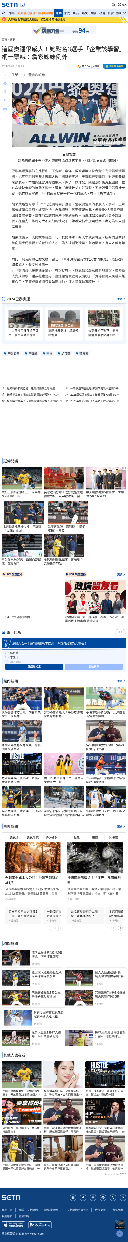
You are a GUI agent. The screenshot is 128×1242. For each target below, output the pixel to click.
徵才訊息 (24, 1216)
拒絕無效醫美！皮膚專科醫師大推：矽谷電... (33, 401)
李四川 (14, 657)
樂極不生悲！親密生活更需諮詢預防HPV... (32, 394)
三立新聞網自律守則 (76, 1210)
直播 (93, 13)
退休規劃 (51, 837)
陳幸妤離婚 (45, 13)
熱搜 (85, 13)
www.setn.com (34, 1233)
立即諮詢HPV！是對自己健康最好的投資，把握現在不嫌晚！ (104, 1129)
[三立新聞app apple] (13, 1224)
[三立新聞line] (103, 1197)
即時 (12, 13)
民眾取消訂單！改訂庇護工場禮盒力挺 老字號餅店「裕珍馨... (63, 494)
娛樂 (119, 13)
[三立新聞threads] (123, 1197)
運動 (59, 13)
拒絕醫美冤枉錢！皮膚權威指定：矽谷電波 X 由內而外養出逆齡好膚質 (63, 1092)
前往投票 (93, 666)
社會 (111, 13)
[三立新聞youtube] (73, 1197)
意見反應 (117, 1210)
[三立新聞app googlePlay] (40, 1224)
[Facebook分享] (5, 75)
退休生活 (33, 837)
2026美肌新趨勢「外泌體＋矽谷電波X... (93, 401)
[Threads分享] (5, 92)
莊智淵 (87, 187)
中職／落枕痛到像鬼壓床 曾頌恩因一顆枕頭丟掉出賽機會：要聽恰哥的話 (21, 1166)
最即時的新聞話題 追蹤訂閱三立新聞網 (31, 388)
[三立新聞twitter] (113, 1197)
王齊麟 (57, 170)
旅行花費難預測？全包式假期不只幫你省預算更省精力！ (62, 1166)
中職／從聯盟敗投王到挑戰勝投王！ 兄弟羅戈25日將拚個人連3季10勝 (21, 1092)
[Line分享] (5, 83)
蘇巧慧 (14, 652)
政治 (102, 13)
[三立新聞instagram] (93, 1197)
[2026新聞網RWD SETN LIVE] (22, 4)
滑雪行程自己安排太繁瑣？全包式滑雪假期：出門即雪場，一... (63, 813)
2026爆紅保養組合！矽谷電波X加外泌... (93, 394)
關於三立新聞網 (28, 1210)
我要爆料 (7, 1216)
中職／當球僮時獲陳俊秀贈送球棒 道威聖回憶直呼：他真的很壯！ (62, 1129)
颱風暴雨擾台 (26, 13)
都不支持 (15, 662)
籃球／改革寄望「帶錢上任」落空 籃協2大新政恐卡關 (104, 1092)
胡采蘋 (71, 154)
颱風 (77, 837)
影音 (76, 13)
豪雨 (95, 837)
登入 (124, 4)
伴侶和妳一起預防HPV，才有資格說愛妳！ (21, 1129)
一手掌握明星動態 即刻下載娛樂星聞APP (94, 388)
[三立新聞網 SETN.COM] (3, 13)
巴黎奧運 (18, 170)
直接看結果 (34, 666)
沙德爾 (113, 837)
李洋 (68, 170)
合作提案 (100, 1210)
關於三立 (7, 1210)
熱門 (67, 13)
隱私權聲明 (51, 1210)
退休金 (14, 837)
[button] (113, 4)
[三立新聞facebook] (83, 1197)
